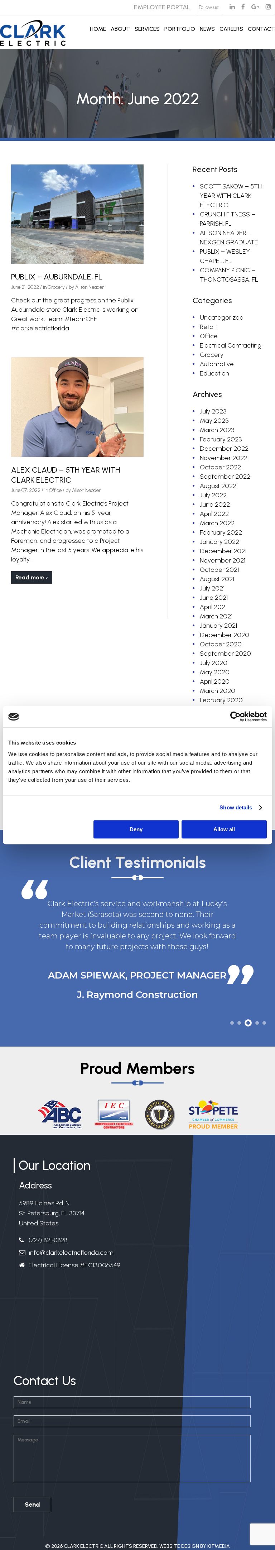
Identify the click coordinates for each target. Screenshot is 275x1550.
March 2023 (217, 430)
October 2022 (220, 467)
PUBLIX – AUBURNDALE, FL (56, 277)
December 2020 (224, 635)
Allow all (224, 829)
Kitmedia (218, 1546)
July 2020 (213, 663)
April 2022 (214, 514)
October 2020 (221, 644)
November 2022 (223, 458)
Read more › (31, 577)
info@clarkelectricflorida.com (71, 1253)
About (120, 28)
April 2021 (213, 607)
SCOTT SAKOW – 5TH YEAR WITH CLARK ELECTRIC (231, 195)
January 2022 (219, 542)
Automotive (217, 364)
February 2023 (221, 439)
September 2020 (225, 653)
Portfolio (179, 28)
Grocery (56, 287)
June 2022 (215, 504)
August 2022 (218, 486)
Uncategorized (221, 317)
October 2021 (219, 570)
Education (214, 373)
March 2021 (216, 616)
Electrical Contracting (230, 345)
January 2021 (218, 626)
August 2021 (217, 579)
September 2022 (225, 476)
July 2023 (213, 411)
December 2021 (223, 551)
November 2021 (222, 560)
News (207, 28)
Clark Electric (83, 1546)
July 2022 (213, 495)
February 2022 (221, 532)
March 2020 (217, 691)
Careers (231, 28)
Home (98, 28)
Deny (136, 829)
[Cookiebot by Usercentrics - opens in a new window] (235, 716)
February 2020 (221, 700)
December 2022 (224, 449)
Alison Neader (89, 287)
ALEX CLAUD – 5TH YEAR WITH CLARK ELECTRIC (65, 475)
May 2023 (214, 421)
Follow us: (209, 7)
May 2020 (215, 672)
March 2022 (217, 523)
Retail (208, 327)
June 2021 (214, 598)
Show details (235, 807)
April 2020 (215, 681)
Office (55, 490)
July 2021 (212, 588)
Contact (261, 28)
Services (147, 28)
